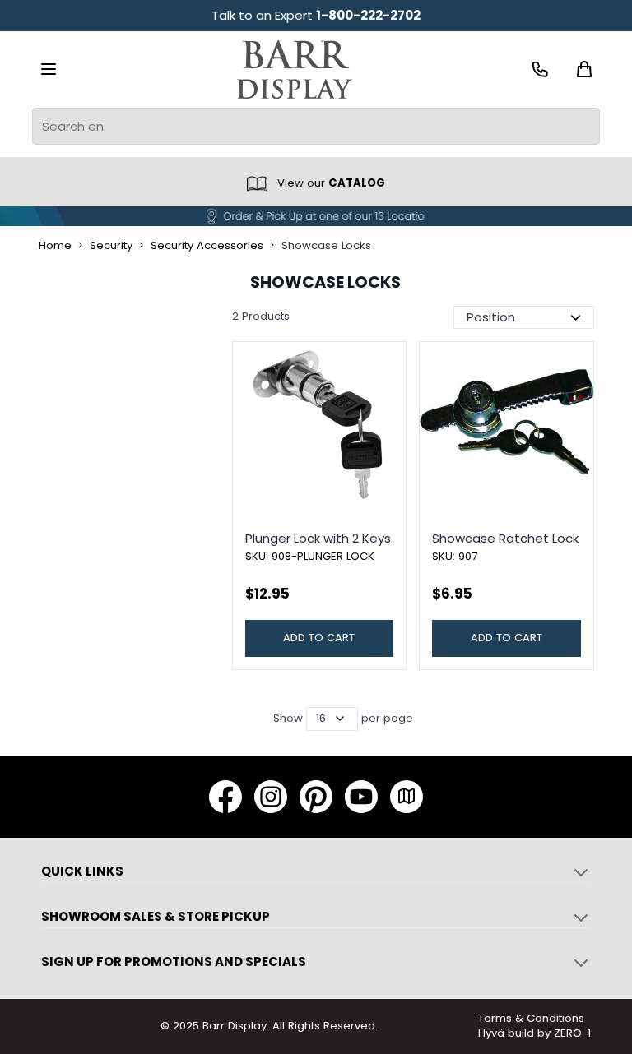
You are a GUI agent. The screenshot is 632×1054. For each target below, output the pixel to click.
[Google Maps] (406, 796)
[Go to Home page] (294, 69)
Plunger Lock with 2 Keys (318, 538)
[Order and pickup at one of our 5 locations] (316, 216)
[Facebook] (225, 796)
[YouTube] (361, 796)
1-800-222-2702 (368, 15)
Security (111, 245)
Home (55, 245)
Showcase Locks (326, 245)
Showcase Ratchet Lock (505, 538)
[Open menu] (48, 69)
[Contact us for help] (540, 69)
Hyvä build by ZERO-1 (534, 1033)
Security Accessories (207, 245)
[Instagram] (270, 796)
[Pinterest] (316, 796)
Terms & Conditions (531, 1018)
